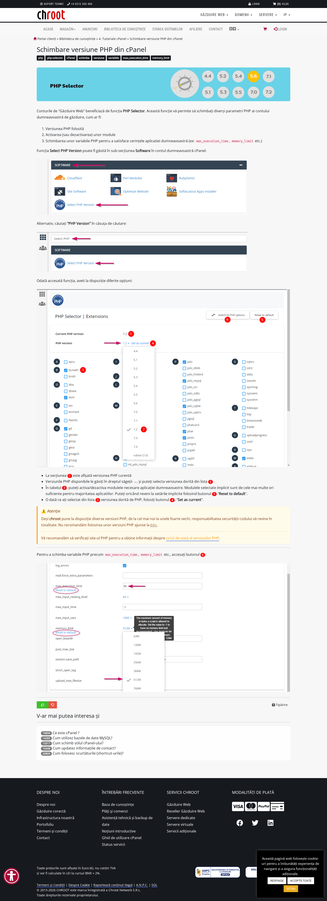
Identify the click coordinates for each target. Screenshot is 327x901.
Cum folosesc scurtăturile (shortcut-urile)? (88, 753)
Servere (267, 15)
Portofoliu (45, 824)
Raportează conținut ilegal (113, 885)
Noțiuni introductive (119, 831)
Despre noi (46, 804)
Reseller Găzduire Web (186, 811)
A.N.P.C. (142, 885)
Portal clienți (46, 39)
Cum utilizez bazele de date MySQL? (82, 737)
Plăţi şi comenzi (115, 811)
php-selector (55, 58)
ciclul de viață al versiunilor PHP (192, 538)
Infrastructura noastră (55, 817)
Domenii (242, 15)
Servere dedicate (181, 817)
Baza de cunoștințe (118, 804)
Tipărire (282, 705)
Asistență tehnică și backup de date (127, 821)
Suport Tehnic (53, 4)
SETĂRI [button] (290, 889)
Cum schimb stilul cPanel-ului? (78, 743)
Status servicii (113, 844)
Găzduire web (213, 15)
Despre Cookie (79, 885)
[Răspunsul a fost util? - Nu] (52, 704)
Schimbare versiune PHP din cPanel (156, 39)
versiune (99, 58)
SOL (154, 885)
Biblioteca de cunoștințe (125, 29)
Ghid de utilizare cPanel (121, 837)
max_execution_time (135, 58)
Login (255, 4)
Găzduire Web (179, 804)
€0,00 (283, 4)
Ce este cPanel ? (66, 732)
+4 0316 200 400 (81, 4)
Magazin (66, 29)
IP (286, 15)
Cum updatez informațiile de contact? (84, 748)
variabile (113, 58)
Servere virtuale (180, 824)
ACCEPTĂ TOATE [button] (300, 881)
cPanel (71, 58)
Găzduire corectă (51, 811)
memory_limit (160, 58)
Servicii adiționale (181, 831)
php (40, 58)
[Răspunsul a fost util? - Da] (43, 704)
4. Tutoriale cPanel (112, 39)
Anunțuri (89, 29)
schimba (84, 58)
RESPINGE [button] (277, 881)
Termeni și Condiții (51, 885)
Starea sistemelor (167, 29)
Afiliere (195, 29)
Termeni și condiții (52, 831)
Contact (216, 29)
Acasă (48, 29)
